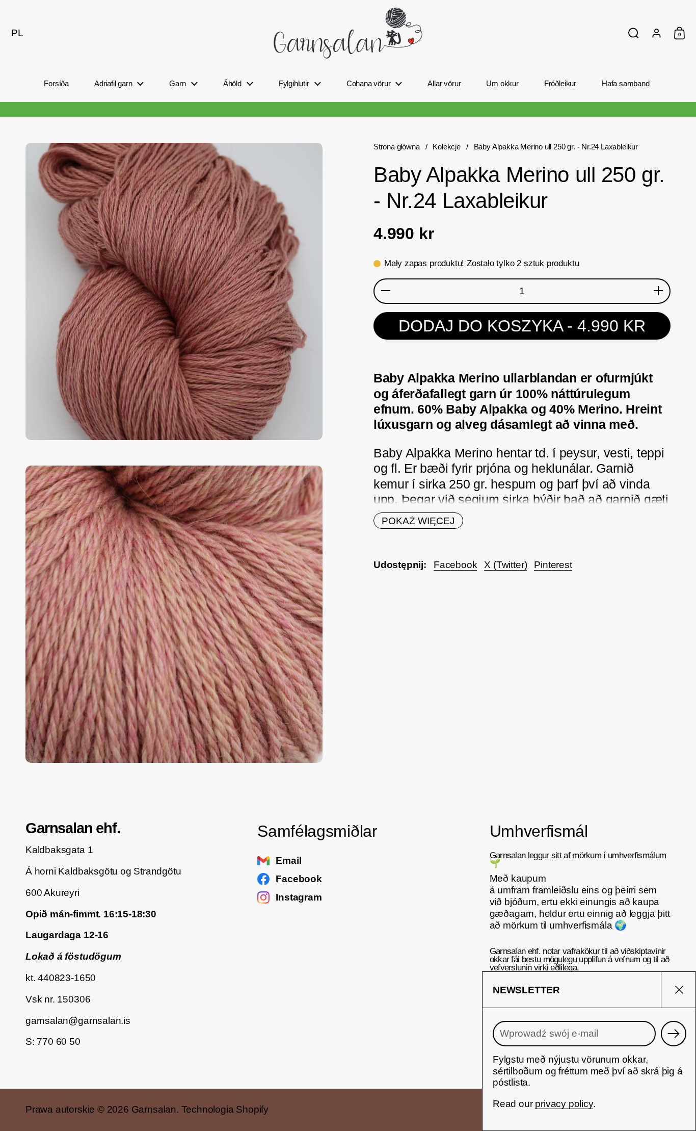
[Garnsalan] (348, 33)
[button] (15, 33)
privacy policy (564, 1103)
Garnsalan (153, 1109)
